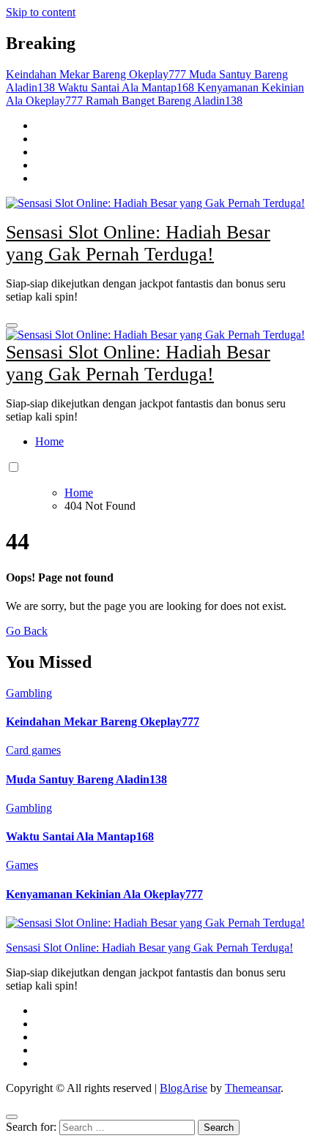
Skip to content (40, 12)
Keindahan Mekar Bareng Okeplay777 (102, 721)
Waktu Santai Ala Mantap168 (80, 836)
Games (22, 865)
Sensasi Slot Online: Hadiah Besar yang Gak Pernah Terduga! (138, 243)
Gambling (29, 693)
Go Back (27, 631)
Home (49, 441)
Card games (33, 750)
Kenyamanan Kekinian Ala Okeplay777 (104, 894)
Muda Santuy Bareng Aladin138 (86, 779)
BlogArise (183, 1088)
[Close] (12, 1117)
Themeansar (253, 1088)
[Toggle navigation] (12, 325)
